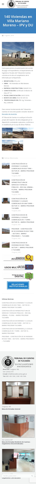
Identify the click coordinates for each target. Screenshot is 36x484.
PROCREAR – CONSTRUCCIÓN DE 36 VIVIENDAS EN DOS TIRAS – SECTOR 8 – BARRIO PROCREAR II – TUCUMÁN (22, 232)
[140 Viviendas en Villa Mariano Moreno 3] (28, 133)
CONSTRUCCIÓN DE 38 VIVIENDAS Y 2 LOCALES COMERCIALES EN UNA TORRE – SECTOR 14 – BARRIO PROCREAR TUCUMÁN (23, 203)
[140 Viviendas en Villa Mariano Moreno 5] (18, 145)
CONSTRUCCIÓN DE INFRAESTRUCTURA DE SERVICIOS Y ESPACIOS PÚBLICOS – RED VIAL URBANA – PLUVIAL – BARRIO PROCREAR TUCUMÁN (23, 186)
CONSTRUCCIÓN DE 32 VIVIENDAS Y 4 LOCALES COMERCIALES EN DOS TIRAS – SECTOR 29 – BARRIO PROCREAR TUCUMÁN (23, 168)
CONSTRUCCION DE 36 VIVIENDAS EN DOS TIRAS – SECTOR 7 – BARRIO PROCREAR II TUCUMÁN (22, 246)
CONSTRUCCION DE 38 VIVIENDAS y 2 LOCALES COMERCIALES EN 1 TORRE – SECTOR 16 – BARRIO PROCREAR (23, 218)
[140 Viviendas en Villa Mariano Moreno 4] (7, 145)
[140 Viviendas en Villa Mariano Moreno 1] (7, 133)
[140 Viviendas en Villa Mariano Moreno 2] (18, 133)
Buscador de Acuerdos (9, 114)
